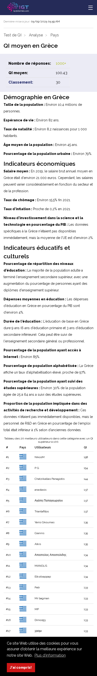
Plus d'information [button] (50, 655)
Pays (54, 35)
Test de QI (12, 35)
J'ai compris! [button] (21, 667)
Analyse (36, 35)
